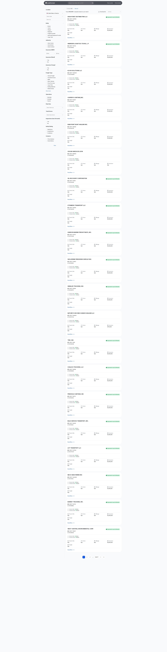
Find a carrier (110, 3)
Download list (103, 11)
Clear (55, 145)
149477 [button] (96, 557)
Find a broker (118, 3)
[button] (72, 8)
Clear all (76, 8)
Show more (48, 91)
